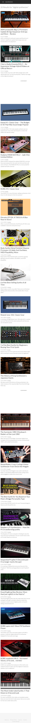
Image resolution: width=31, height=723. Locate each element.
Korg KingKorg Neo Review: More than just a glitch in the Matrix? (14, 593)
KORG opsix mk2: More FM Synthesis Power (15, 627)
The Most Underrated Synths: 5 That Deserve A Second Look (15, 692)
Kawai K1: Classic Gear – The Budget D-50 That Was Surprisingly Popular (15, 123)
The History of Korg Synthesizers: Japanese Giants (14, 377)
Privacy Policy (13, 719)
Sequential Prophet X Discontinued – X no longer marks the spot (15, 561)
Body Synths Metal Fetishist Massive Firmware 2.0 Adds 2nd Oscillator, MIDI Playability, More (15, 250)
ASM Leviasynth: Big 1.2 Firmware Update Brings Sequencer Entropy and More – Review (14, 31)
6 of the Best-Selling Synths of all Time (13, 283)
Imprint (20, 719)
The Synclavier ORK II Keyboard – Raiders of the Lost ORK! (14, 433)
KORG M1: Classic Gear (10, 189)
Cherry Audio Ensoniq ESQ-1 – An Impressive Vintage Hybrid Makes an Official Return (15, 66)
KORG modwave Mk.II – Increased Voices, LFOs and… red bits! (14, 659)
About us (7, 719)
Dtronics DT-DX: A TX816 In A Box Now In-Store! (14, 218)
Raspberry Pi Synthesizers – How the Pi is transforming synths (15, 528)
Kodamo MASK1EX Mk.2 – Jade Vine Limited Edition (15, 156)
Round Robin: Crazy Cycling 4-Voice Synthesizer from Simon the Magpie (15, 465)
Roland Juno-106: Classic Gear (12, 315)
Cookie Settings (15, 721)
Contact (25, 719)
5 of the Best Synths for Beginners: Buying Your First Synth (14, 346)
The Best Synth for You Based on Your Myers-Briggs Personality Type (15, 498)
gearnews (9, 2)
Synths (6, 36)
